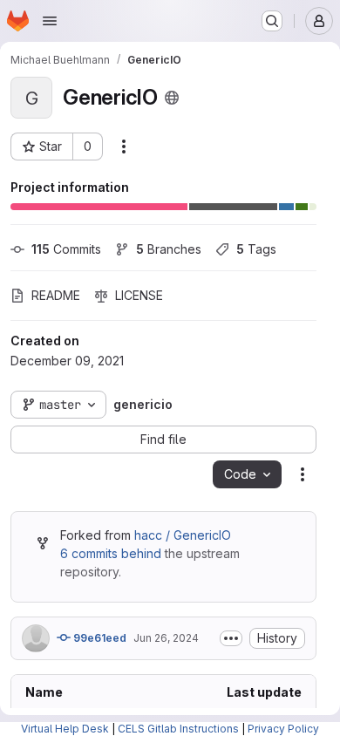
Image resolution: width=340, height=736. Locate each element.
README (55, 295)
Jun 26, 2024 (166, 637)
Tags (256, 249)
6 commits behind (110, 553)
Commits (66, 249)
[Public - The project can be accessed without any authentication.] (172, 98)
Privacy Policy (283, 728)
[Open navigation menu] (50, 21)
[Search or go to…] (272, 20)
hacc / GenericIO (182, 535)
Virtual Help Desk (65, 728)
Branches (168, 249)
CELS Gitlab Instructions (178, 728)
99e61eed (98, 637)
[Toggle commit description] (231, 638)
